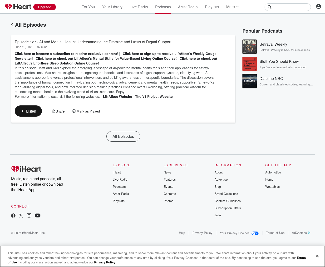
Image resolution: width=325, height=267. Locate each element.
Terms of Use (275, 232)
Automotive (273, 172)
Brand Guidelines (226, 193)
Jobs (218, 215)
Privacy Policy (202, 232)
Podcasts (163, 7)
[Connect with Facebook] (13, 216)
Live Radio (139, 7)
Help (182, 232)
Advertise (221, 179)
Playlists (212, 7)
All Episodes (30, 24)
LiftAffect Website (117, 96)
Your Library (112, 7)
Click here (23, 53)
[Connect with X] (21, 216)
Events (168, 186)
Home (269, 179)
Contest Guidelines (228, 200)
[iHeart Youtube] (37, 216)
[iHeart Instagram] (29, 216)
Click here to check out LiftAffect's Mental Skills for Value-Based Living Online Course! (106, 58)
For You (88, 7)
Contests (170, 193)
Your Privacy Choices (235, 233)
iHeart (117, 172)
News (167, 172)
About (219, 172)
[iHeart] (18, 7)
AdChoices (299, 232)
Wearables (272, 186)
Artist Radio (188, 7)
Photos (168, 200)
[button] (28, 111)
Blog (218, 186)
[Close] (317, 256)
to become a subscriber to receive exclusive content (74, 53)
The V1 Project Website (154, 96)
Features (170, 179)
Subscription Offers (228, 208)
